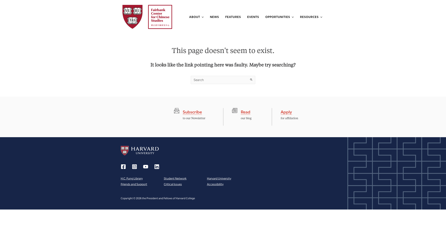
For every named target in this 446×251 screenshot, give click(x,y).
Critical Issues (173, 184)
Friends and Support (134, 184)
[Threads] (134, 166)
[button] (202, 17)
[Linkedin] (156, 166)
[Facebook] (123, 166)
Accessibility (215, 184)
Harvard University (140, 150)
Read (245, 111)
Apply (286, 111)
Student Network (175, 178)
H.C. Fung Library (132, 178)
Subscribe (192, 111)
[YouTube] (145, 166)
